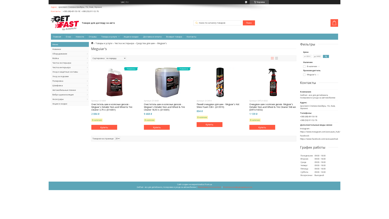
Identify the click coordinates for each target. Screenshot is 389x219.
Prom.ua (208, 184)
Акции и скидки (131, 36)
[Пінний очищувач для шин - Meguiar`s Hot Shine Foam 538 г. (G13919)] (220, 82)
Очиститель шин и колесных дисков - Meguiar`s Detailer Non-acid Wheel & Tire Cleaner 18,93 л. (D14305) (164, 107)
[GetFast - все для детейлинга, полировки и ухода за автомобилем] (65, 23)
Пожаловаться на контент (209, 187)
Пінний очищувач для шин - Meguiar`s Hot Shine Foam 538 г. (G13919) (218, 105)
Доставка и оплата (152, 36)
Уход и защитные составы (65, 71)
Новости (80, 36)
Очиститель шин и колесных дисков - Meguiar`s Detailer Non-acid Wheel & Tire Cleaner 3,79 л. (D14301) (111, 107)
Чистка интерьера (61, 67)
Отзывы (93, 36)
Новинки (56, 49)
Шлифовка (57, 85)
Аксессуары (58, 99)
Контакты (191, 36)
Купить (104, 127)
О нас (68, 36)
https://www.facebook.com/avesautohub (319, 138)
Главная (57, 36)
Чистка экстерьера (61, 62)
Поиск (249, 23)
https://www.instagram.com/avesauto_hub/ (320, 131)
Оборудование (59, 53)
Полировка (57, 81)
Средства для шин (145, 43)
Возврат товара (174, 36)
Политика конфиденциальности (237, 187)
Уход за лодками (60, 76)
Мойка (55, 58)
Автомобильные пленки (64, 90)
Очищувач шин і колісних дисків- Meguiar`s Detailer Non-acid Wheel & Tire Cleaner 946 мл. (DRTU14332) (272, 107)
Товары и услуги (109, 36)
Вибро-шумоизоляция (63, 94)
